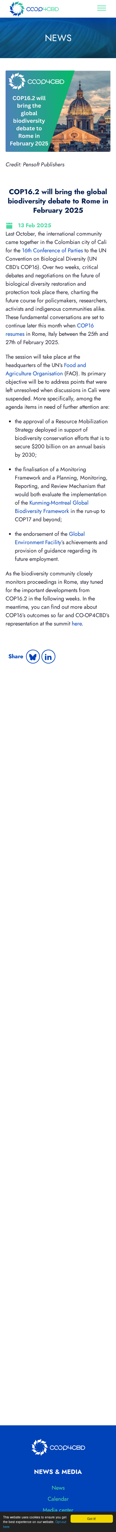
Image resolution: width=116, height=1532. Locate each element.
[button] (101, 9)
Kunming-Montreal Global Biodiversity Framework (51, 507)
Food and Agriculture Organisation (46, 369)
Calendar (58, 1499)
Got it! (91, 1518)
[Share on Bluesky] (33, 657)
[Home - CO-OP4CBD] (34, 9)
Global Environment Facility (50, 538)
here (77, 624)
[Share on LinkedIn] (48, 657)
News (58, 1488)
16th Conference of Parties (52, 250)
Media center (58, 1510)
